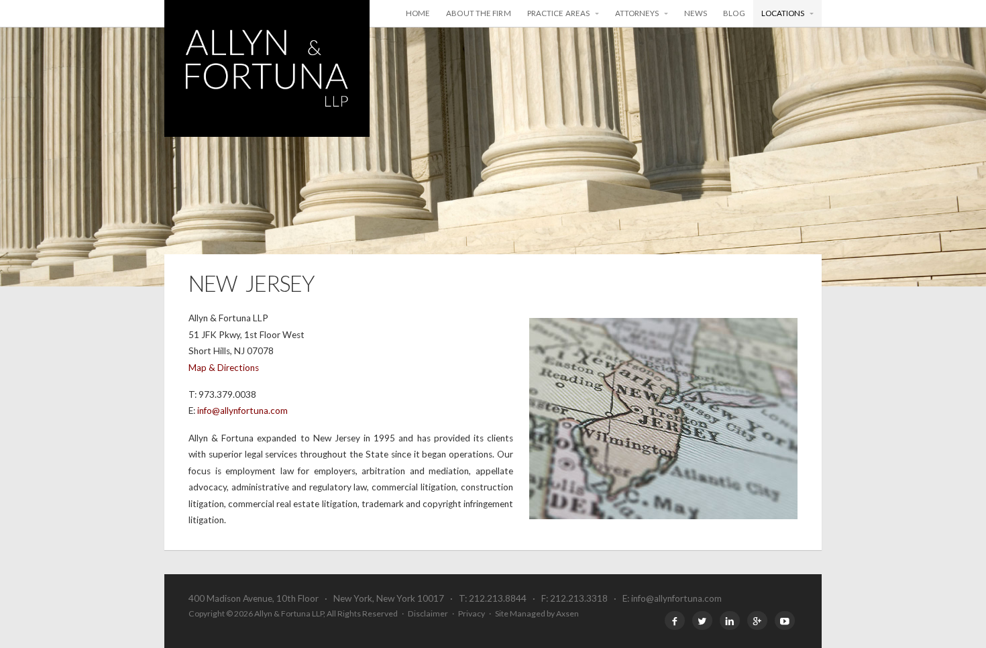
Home (418, 13)
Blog (734, 13)
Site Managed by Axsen (537, 613)
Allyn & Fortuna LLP (267, 68)
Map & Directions (223, 367)
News (695, 13)
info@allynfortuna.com (242, 410)
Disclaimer (428, 613)
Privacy (471, 613)
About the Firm (478, 13)
